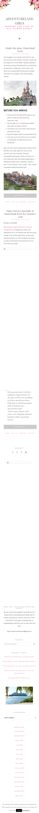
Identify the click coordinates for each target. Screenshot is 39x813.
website (18, 123)
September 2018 (19, 736)
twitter (14, 202)
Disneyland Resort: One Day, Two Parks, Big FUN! (19, 666)
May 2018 (19, 754)
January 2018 (19, 772)
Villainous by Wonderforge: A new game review (19, 657)
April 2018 (19, 759)
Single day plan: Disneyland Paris (20, 49)
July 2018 (19, 745)
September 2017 (19, 791)
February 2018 (19, 768)
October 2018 (19, 731)
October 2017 (19, 786)
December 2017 (19, 777)
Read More (26, 810)
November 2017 (19, 782)
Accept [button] (19, 810)
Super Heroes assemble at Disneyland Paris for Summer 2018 (20, 213)
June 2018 (19, 749)
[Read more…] (20, 195)
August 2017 (19, 796)
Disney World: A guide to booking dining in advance (19, 661)
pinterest (32, 202)
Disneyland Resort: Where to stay (19, 678)
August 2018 (19, 740)
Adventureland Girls (19, 21)
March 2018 (19, 763)
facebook (22, 202)
